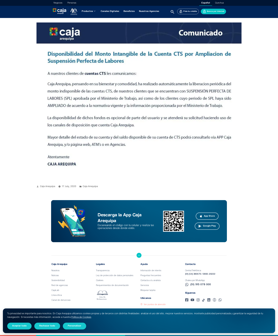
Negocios (58, 3)
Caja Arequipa (47, 186)
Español (205, 3)
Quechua (219, 3)
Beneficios (129, 11)
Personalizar (74, 326)
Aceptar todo (19, 326)
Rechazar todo (47, 326)
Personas (71, 3)
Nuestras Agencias (149, 11)
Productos (87, 11)
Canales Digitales (110, 11)
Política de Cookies (81, 317)
